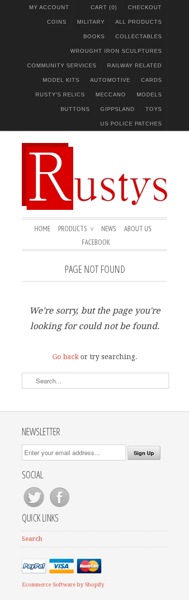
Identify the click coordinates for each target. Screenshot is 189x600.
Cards (151, 80)
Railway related (134, 65)
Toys (153, 109)
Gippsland (117, 109)
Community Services (61, 65)
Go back (65, 357)
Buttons (75, 109)
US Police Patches (131, 123)
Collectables (138, 36)
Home (42, 228)
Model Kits (61, 80)
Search (32, 538)
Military (91, 22)
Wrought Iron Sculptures (116, 51)
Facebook (96, 242)
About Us (138, 228)
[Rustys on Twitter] (34, 507)
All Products (138, 22)
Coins (56, 22)
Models (149, 94)
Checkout (145, 7)
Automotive (110, 80)
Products (76, 228)
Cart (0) (104, 7)
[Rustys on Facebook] (59, 507)
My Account (49, 7)
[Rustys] (94, 178)
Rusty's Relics (60, 94)
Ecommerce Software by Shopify (63, 585)
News (108, 228)
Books (94, 36)
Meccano (110, 94)
